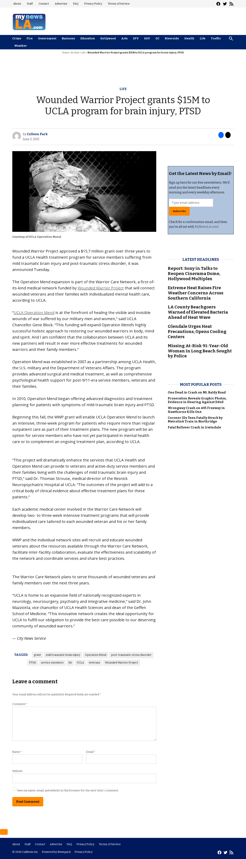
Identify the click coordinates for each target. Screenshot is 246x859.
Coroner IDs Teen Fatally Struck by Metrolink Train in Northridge (195, 419)
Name (17, 752)
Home (65, 52)
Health (189, 38)
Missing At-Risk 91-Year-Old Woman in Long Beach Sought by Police (200, 351)
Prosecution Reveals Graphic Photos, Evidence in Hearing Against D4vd (197, 400)
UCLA (80, 662)
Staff (30, 3)
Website (17, 771)
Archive (75, 52)
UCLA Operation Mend (34, 312)
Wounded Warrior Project (101, 288)
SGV (147, 38)
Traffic (216, 38)
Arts (124, 38)
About (17, 3)
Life (202, 38)
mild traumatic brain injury (63, 655)
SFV (136, 38)
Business (68, 38)
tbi (70, 662)
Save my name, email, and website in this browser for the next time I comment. (68, 790)
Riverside (172, 38)
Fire (30, 38)
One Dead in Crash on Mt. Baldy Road (197, 392)
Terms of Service (119, 3)
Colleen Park (37, 134)
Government (47, 38)
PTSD (32, 662)
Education (87, 38)
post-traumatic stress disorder (131, 655)
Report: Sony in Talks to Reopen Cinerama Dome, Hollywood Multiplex (194, 273)
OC (157, 38)
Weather (20, 45)
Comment (19, 704)
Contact (44, 3)
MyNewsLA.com (206, 227)
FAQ (75, 3)
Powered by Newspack (56, 852)
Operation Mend (95, 655)
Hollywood (108, 38)
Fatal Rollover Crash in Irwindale (194, 427)
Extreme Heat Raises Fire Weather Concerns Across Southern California (195, 293)
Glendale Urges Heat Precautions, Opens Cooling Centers (197, 331)
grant (37, 655)
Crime (16, 38)
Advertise (61, 3)
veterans (94, 662)
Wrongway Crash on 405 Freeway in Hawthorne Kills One (196, 409)
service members (52, 662)
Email (90, 752)
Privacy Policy (93, 3)
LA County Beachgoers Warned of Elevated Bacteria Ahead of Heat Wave (198, 312)
